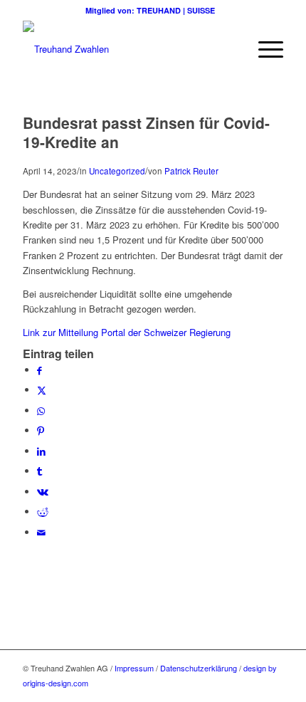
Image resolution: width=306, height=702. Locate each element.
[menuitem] (263, 49)
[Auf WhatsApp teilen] (41, 410)
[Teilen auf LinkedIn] (41, 451)
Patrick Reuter (191, 171)
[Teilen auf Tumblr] (39, 471)
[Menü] (263, 49)
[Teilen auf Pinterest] (40, 430)
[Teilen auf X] (41, 390)
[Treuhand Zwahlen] (127, 49)
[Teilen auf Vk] (42, 491)
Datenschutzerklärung (198, 668)
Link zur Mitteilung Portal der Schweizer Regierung (127, 332)
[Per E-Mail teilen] (41, 532)
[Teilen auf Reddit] (42, 511)
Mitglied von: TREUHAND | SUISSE (153, 10)
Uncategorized (117, 171)
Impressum (134, 668)
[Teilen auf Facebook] (39, 370)
